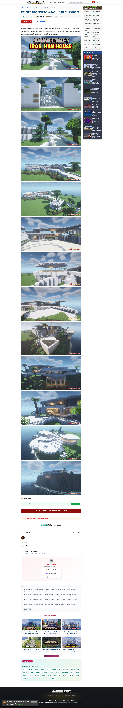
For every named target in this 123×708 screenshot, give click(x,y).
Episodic (45, 672)
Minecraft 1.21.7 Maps (61, 601)
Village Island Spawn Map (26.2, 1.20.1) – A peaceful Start (71, 632)
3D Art (24, 669)
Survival (77, 675)
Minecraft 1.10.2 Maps (28, 589)
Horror (72, 672)
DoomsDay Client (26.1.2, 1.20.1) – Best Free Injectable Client (96, 135)
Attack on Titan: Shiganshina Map (88, 28)
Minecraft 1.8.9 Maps (28, 606)
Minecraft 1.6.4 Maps (60, 604)
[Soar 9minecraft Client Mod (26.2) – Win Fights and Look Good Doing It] (88, 99)
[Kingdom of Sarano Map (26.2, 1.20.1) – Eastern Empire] (51, 642)
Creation (73, 669)
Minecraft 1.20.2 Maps (49, 596)
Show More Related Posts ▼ (51, 655)
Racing (64, 675)
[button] (26, 546)
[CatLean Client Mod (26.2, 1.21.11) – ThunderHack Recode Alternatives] (88, 128)
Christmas (54, 669)
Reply (23, 546)
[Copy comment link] (30, 546)
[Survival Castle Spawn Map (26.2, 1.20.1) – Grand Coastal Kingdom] (31, 624)
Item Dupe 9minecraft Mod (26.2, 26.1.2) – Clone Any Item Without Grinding (95, 82)
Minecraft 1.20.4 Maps (60, 596)
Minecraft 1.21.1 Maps (38, 599)
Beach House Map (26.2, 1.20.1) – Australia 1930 (31, 650)
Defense (25, 672)
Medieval (30, 675)
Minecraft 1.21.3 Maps (72, 599)
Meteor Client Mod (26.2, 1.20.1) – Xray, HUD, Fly (96, 106)
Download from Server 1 (30, 518)
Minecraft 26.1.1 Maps (59, 606)
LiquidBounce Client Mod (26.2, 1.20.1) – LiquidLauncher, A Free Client (96, 113)
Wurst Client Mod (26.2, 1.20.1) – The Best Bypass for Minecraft (96, 120)
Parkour (43, 675)
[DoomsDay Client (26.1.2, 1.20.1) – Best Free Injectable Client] (88, 135)
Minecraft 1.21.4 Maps (28, 601)
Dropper (31, 672)
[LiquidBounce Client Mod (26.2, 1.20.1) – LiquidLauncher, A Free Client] (88, 113)
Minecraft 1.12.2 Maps (50, 589)
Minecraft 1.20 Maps (27, 596)
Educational (38, 672)
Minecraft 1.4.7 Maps (39, 604)
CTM (78, 669)
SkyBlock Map (97, 11)
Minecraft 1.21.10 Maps (49, 599)
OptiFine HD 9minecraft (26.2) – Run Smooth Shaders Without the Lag (96, 57)
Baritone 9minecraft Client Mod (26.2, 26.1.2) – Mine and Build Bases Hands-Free (96, 65)
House (62, 16)
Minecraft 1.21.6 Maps (50, 601)
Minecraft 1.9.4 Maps (38, 606)
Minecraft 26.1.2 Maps (70, 606)
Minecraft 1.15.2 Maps (28, 591)
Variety (53, 678)
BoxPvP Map (87, 36)
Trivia (24, 678)
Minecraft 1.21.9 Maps (28, 604)
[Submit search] (93, 2)
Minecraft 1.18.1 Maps (61, 591)
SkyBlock (71, 675)
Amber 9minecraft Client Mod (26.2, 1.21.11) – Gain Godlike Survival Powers (96, 91)
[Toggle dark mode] (97, 2)
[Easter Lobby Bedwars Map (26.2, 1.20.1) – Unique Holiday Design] (51, 624)
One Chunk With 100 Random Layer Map (97, 46)
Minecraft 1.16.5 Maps (39, 591)
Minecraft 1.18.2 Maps (72, 591)
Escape (51, 672)
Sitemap (72, 700)
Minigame (37, 675)
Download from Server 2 (42, 518)
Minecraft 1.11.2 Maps (39, 589)
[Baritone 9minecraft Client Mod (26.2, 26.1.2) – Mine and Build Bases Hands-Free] (88, 66)
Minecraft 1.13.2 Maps (61, 589)
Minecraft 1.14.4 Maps (72, 589)
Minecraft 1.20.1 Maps (38, 596)
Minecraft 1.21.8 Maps (72, 601)
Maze (24, 675)
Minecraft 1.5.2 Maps (49, 604)
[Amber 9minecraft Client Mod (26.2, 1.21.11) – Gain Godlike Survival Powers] (88, 91)
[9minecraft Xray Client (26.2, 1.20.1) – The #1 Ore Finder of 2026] (88, 74)
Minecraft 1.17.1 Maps (50, 591)
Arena (36, 669)
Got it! (34, 702)
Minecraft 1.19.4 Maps (71, 594)
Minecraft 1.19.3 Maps (60, 594)
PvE (55, 675)
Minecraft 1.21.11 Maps (61, 599)
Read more (19, 704)
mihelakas (50, 16)
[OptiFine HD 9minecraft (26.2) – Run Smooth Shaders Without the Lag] (88, 57)
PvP (59, 675)
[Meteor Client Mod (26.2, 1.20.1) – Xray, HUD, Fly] (88, 106)
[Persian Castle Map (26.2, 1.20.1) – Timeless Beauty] (71, 642)
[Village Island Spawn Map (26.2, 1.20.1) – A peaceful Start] (71, 624)
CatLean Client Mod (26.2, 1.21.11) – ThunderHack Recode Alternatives (96, 128)
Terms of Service (58, 700)
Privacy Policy (66, 700)
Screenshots (41, 21)
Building (42, 669)
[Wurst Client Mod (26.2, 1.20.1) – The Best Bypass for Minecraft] (88, 120)
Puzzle (49, 675)
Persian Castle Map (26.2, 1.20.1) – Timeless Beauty (71, 650)
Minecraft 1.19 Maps (27, 594)
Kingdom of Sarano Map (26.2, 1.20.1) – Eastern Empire (51, 650)
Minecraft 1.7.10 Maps (71, 604)
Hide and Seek (65, 672)
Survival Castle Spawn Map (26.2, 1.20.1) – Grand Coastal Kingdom (31, 632)
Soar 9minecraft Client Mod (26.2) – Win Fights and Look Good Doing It (96, 99)
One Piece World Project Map (88, 46)
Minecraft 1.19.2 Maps (49, 594)
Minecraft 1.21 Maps (27, 599)
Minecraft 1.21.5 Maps (39, 601)
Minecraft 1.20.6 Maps (71, 596)
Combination (65, 669)
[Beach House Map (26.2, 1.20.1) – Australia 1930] (31, 642)
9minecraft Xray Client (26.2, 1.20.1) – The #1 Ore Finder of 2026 (96, 74)
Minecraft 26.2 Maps (27, 609)
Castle (48, 669)
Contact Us (51, 700)
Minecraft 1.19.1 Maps (38, 594)
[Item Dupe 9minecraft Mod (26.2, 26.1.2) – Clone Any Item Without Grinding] (88, 82)
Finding (57, 672)
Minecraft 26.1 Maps (49, 606)
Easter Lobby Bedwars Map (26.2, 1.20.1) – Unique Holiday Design (51, 632)
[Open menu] (24, 2)
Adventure (31, 669)
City (59, 669)
